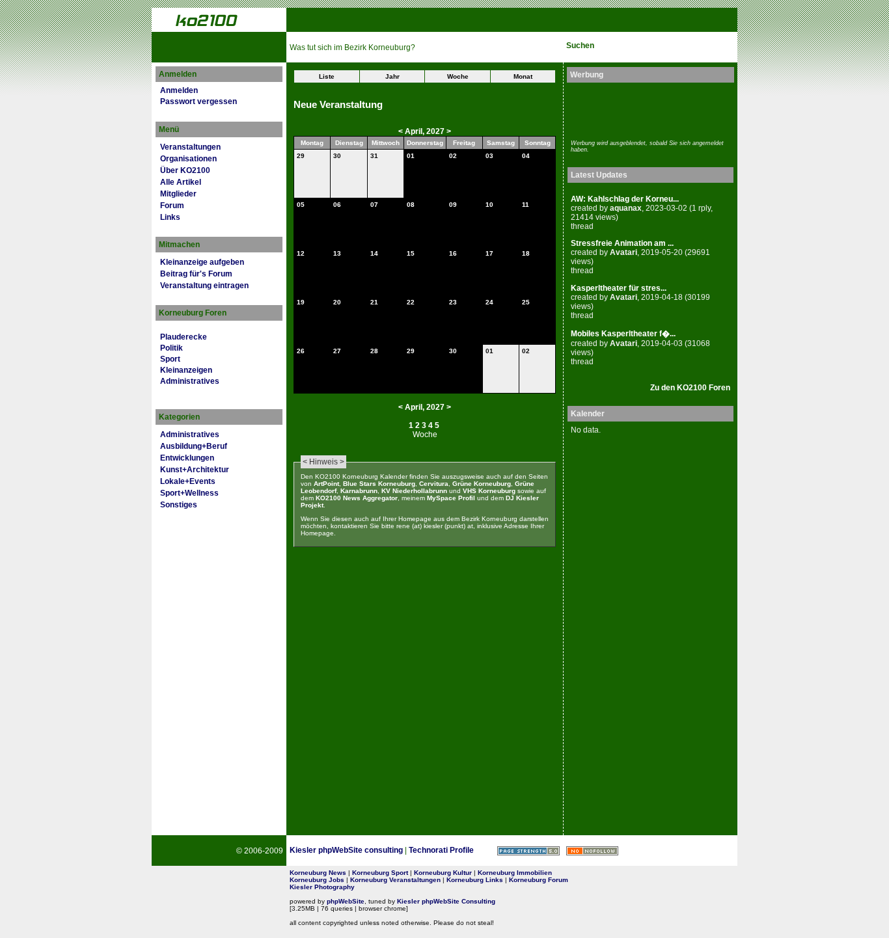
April (413, 131)
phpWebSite (345, 901)
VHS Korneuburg (489, 490)
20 (337, 302)
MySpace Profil (451, 498)
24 (489, 302)
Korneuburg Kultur (443, 872)
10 (489, 204)
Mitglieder (178, 193)
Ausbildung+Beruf (193, 446)
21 (374, 302)
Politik (171, 348)
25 (526, 302)
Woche (458, 76)
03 (489, 155)
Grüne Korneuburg (481, 483)
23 (453, 302)
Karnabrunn (358, 490)
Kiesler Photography (322, 887)
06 (337, 204)
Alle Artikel (180, 182)
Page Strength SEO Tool (528, 850)
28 (374, 351)
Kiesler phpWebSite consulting (346, 850)
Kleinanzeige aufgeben (202, 262)
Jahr (392, 76)
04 (526, 155)
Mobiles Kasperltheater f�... (623, 333)
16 (453, 253)
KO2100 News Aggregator (357, 498)
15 (411, 253)
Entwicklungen (187, 457)
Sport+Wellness (189, 493)
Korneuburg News (318, 872)
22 (411, 302)
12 (301, 253)
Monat (522, 76)
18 (526, 253)
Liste (327, 76)
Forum (172, 205)
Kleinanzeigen (186, 370)
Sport (170, 359)
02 (453, 155)
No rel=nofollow (592, 850)
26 (301, 351)
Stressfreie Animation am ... (622, 243)
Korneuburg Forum (538, 879)
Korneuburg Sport (380, 872)
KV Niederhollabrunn (414, 490)
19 (301, 302)
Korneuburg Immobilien (515, 872)
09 (453, 204)
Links (170, 217)
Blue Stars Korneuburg (379, 483)
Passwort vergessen (198, 101)
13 (337, 253)
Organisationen (188, 158)
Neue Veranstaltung (338, 105)
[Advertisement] (647, 109)
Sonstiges (178, 504)
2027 (435, 131)
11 (525, 204)
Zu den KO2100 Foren (690, 387)
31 (374, 155)
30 (337, 155)
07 (374, 204)
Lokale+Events (187, 481)
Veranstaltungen (190, 147)
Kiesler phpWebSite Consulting (446, 901)
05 (301, 204)
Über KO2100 (185, 170)
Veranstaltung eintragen (204, 285)
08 (411, 204)
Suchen (580, 45)
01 (411, 155)
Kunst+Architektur (194, 469)
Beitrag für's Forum (196, 273)
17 (489, 253)
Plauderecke (183, 337)
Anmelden (179, 90)
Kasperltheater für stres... (618, 288)
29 (301, 155)
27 (337, 351)
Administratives (189, 381)
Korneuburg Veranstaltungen (395, 879)
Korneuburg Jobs (317, 879)
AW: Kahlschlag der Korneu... (625, 199)
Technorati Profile (441, 850)
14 (374, 253)
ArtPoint (326, 483)
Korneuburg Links (474, 879)
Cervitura (433, 483)
